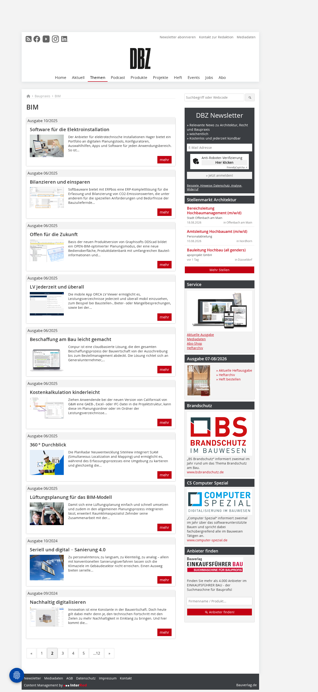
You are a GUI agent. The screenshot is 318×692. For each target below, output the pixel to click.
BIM (58, 96)
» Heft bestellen (228, 379)
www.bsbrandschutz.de (205, 472)
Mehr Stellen (220, 270)
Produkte (139, 77)
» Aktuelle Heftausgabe (234, 370)
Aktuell (78, 77)
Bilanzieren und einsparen (60, 182)
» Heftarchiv (225, 375)
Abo (222, 77)
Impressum (108, 678)
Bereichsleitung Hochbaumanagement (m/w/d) (214, 210)
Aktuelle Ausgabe (200, 334)
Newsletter (32, 678)
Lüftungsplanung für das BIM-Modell (71, 497)
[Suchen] (249, 97)
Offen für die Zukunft (54, 234)
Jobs (209, 77)
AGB (69, 678)
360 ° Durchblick (48, 445)
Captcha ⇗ (237, 167)
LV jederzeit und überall (57, 287)
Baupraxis (42, 96)
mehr (164, 159)
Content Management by (44, 685)
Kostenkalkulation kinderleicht (65, 392)
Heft (178, 77)
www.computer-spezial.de (207, 540)
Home (60, 77)
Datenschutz (86, 678)
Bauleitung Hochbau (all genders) (216, 250)
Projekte (160, 77)
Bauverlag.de (246, 685)
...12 (96, 653)
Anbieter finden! (221, 612)
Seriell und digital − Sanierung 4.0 (67, 549)
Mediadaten (246, 37)
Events (194, 77)
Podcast (118, 77)
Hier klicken (224, 162)
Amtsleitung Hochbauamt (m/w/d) (217, 231)
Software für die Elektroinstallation (69, 129)
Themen (97, 77)
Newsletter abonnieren (178, 37)
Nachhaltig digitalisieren (58, 602)
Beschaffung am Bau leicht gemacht (70, 339)
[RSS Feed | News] (28, 39)
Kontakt (126, 678)
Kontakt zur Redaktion (216, 37)
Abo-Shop (194, 343)
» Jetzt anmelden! (219, 175)
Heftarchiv (195, 348)
